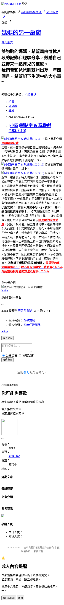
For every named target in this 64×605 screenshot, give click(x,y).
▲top (4, 331)
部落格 (13, 106)
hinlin (4, 290)
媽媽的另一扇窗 (21, 32)
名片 (11, 110)
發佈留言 (7, 359)
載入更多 (7, 338)
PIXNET (16, 547)
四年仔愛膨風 (32, 324)
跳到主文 (7, 42)
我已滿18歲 (9, 598)
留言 (30, 310)
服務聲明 (38, 551)
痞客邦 (22, 310)
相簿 (11, 101)
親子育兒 (29, 320)
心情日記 (30, 94)
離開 (20, 598)
